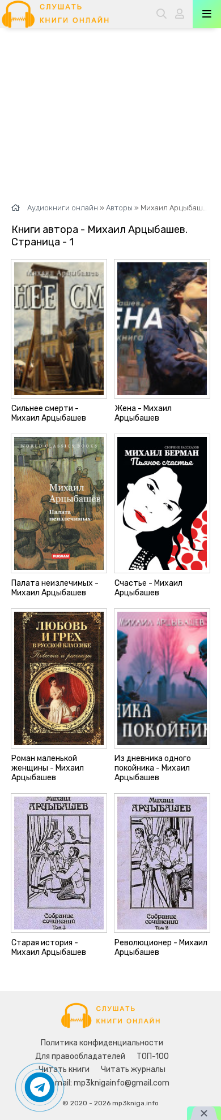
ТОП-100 (153, 1056)
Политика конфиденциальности (102, 1043)
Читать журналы (133, 1069)
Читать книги (64, 1069)
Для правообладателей (80, 1056)
